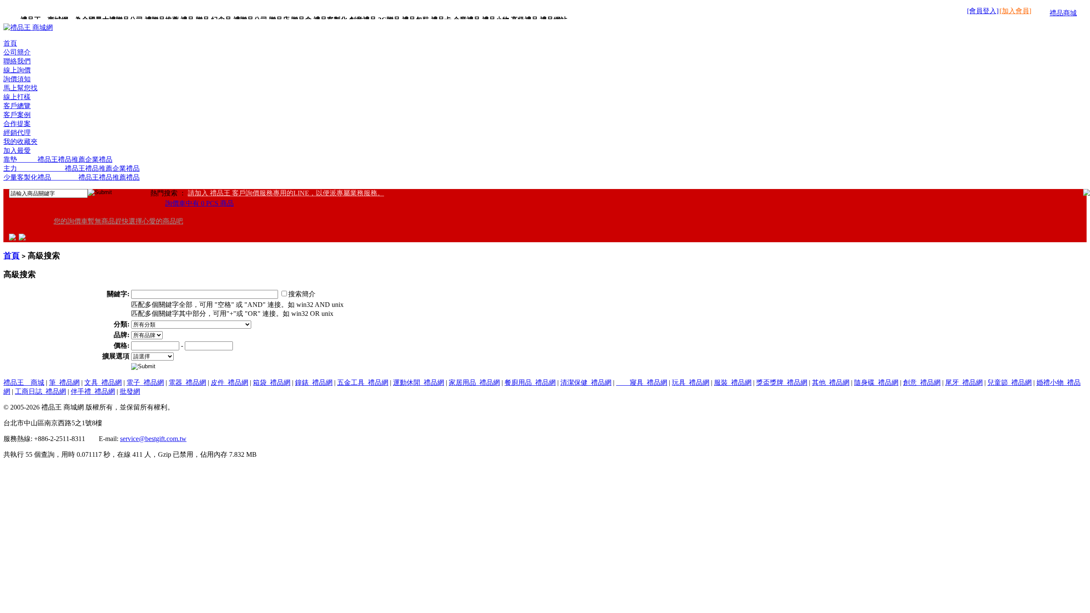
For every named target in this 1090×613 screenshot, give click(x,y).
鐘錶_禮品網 (314, 382)
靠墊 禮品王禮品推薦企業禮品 (57, 159)
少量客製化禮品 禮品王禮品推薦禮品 (71, 177)
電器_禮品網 (187, 382)
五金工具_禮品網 (362, 382)
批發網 (130, 391)
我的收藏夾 (20, 141)
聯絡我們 (17, 61)
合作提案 (17, 123)
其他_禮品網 (830, 382)
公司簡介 (17, 52)
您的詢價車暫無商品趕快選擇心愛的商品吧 (118, 221)
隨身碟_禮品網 (876, 382)
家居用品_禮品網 (474, 382)
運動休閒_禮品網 (418, 382)
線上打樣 (17, 96)
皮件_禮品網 (229, 382)
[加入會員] (1015, 10)
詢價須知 (17, 79)
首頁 (10, 43)
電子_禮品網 (145, 382)
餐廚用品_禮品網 (530, 382)
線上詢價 (17, 70)
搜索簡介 (302, 294)
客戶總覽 (17, 105)
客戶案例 (17, 114)
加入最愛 (17, 150)
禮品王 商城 (23, 382)
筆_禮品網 (64, 382)
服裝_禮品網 (733, 382)
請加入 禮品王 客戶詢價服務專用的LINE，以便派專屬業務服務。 (286, 193)
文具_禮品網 (103, 382)
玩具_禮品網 (690, 382)
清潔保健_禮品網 (585, 382)
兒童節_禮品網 (1009, 382)
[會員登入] (982, 10)
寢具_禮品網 (641, 382)
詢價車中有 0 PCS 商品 (199, 203)
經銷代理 (17, 132)
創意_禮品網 (922, 382)
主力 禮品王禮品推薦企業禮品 (71, 168)
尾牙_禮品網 (964, 382)
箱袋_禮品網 (271, 382)
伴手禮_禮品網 (93, 391)
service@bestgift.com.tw (153, 438)
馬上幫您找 (20, 88)
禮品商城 (1063, 13)
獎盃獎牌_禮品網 (781, 382)
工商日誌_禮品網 (40, 391)
